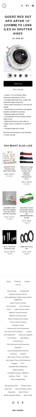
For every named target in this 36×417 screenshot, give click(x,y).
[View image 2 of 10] (15, 75)
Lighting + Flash (14, 376)
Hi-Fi (22, 363)
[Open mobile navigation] (32, 6)
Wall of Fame (23, 392)
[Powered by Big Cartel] (18, 410)
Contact (27, 281)
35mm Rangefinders (18, 379)
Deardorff (18, 347)
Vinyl (25, 376)
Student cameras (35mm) (18, 294)
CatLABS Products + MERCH (18, 373)
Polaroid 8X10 (18, 341)
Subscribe (11, 392)
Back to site (28, 395)
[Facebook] (22, 402)
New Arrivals (11, 291)
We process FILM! (11, 385)
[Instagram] (13, 402)
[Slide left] (5, 75)
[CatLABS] (4, 5)
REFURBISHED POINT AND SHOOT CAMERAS (18, 298)
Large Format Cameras (18, 303)
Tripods (29, 331)
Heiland (23, 354)
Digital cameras (18, 370)
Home (8, 281)
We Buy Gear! (26, 385)
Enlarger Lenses (18, 325)
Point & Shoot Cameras (18, 322)
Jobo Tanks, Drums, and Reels (18, 357)
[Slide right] (30, 75)
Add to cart (18, 84)
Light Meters (24, 338)
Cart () (18, 284)
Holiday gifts (24, 291)
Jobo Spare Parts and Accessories (18, 360)
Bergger (14, 363)
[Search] (22, 5)
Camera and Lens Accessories (18, 328)
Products (17, 281)
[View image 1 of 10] (10, 75)
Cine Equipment (9, 335)
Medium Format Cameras (18, 312)
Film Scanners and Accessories (18, 344)
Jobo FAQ (8, 389)
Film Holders (11, 338)
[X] (18, 402)
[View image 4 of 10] (26, 75)
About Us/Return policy (23, 389)
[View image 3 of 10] (21, 75)
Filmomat (13, 354)
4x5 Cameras (11, 306)
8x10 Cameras (24, 306)
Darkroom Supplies (25, 335)
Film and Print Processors (13, 331)
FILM (8, 309)
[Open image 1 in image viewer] (18, 57)
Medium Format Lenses (18, 315)
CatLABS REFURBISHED (18, 366)
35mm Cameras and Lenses (18, 319)
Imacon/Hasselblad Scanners (18, 350)
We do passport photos (12, 395)
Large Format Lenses (21, 309)
